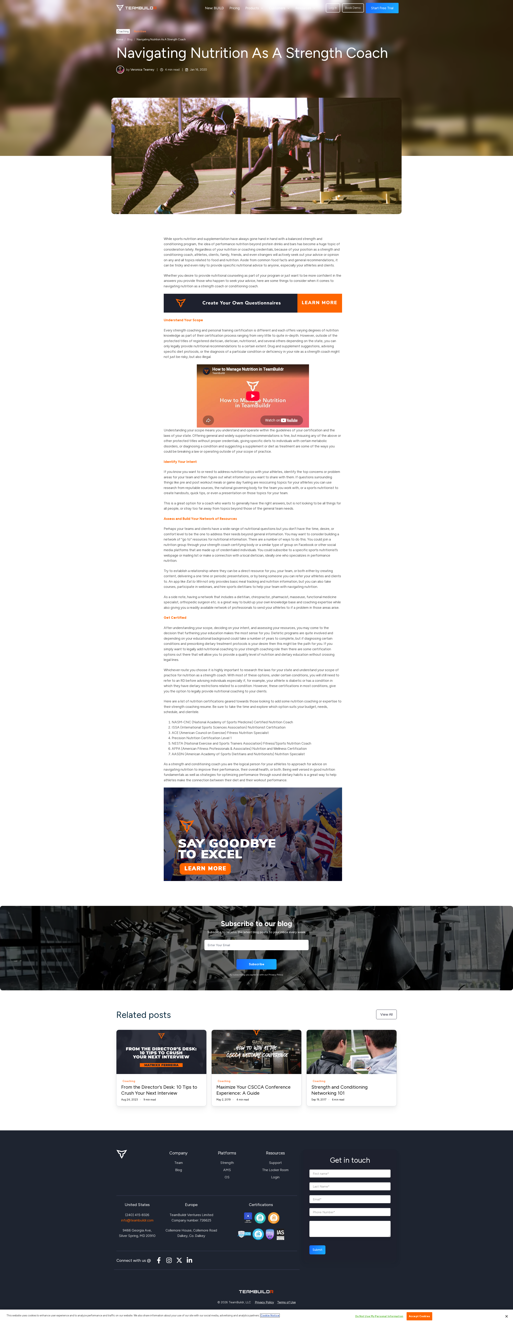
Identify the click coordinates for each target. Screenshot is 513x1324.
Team (178, 1163)
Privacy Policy (264, 1302)
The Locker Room (275, 1170)
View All (386, 1014)
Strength (227, 1163)
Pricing (234, 8)
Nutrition (140, 31)
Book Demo (353, 8)
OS (227, 1177)
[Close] (506, 1316)
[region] (256, 1317)
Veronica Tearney (142, 69)
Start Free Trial (382, 8)
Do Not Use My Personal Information (379, 1316)
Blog (129, 39)
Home (119, 39)
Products (252, 8)
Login (275, 1177)
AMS (227, 1170)
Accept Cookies (419, 1316)
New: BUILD (214, 8)
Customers (277, 8)
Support (275, 1163)
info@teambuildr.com (137, 1220)
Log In (333, 8)
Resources (303, 8)
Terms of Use (286, 1302)
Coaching (123, 31)
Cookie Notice (270, 1315)
